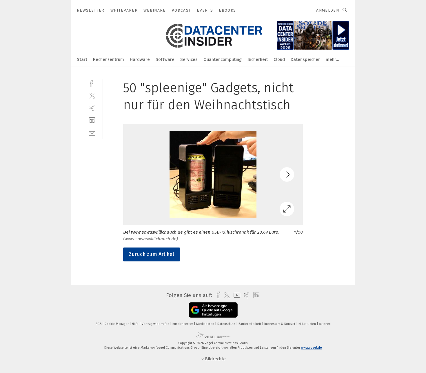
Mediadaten (205, 324)
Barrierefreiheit (250, 324)
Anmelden (327, 10)
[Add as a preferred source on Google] (213, 310)
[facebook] (92, 83)
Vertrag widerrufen (156, 324)
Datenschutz (226, 324)
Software (165, 59)
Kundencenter (183, 324)
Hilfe (135, 324)
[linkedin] (92, 120)
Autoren (325, 324)
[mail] (92, 133)
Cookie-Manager (117, 324)
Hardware (140, 59)
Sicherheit (257, 59)
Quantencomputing (222, 59)
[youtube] (235, 295)
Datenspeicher (305, 59)
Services (189, 59)
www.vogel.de (311, 348)
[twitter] (92, 95)
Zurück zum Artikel (151, 254)
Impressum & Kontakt (280, 324)
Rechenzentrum (108, 59)
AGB (99, 324)
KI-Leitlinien (307, 324)
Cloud (279, 59)
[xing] (92, 108)
